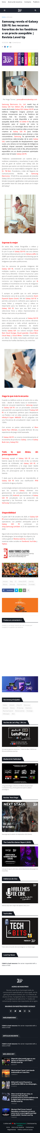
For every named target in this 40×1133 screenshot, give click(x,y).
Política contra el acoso (25, 1129)
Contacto (27, 2)
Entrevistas (27, 705)
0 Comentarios (16, 42)
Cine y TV (19, 705)
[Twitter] (8, 47)
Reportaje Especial (8, 711)
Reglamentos (11, 1129)
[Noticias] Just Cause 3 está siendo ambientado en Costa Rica (22, 1071)
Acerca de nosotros (15, 2)
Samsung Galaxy (21, 584)
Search (35, 10)
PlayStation (29, 708)
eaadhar (20, 1125)
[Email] (10, 47)
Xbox (13, 714)
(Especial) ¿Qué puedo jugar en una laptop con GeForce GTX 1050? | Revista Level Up (23, 1060)
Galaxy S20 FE (22, 581)
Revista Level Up (19, 711)
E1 (15, 581)
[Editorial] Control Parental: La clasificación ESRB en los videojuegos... (24, 1083)
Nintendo (5, 708)
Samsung (12, 584)
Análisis (5, 705)
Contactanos (30, 1127)
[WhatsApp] (20, 590)
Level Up (31, 581)
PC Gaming (20, 708)
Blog (11, 581)
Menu (4, 10)
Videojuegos (6, 714)
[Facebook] (5, 47)
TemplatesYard (21, 1123)
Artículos (9, 17)
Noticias (5, 584)
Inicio (4, 2)
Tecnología (32, 584)
